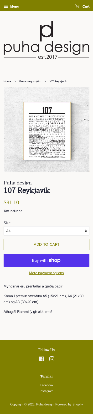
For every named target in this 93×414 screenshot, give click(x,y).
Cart (85, 6)
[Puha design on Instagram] (51, 360)
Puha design (44, 404)
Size (7, 223)
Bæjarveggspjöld (30, 82)
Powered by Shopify (69, 404)
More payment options (46, 273)
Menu (14, 6)
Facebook (46, 385)
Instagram (46, 391)
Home (7, 82)
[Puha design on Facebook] (41, 360)
